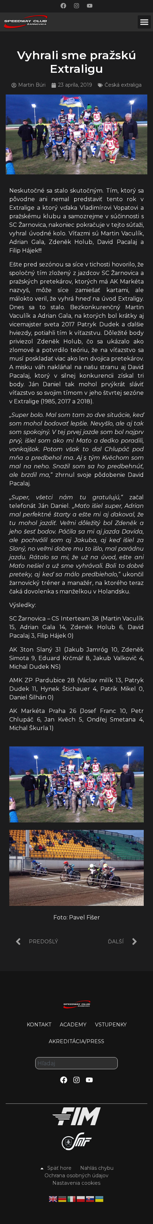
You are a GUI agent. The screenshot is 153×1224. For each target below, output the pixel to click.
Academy (73, 1024)
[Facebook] (63, 5)
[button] (144, 22)
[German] (62, 1198)
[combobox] (76, 1063)
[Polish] (81, 1198)
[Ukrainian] (99, 1198)
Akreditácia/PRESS (76, 1041)
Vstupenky (111, 1024)
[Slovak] (90, 1198)
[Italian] (71, 1198)
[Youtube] (89, 5)
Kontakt (39, 1024)
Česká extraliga (123, 85)
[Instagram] (76, 5)
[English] (53, 1198)
